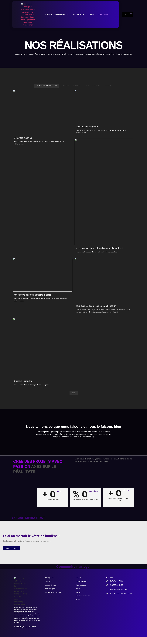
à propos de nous (50, 585)
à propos (48, 14)
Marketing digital (78, 14)
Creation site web (81, 581)
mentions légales (50, 588)
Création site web (60, 14)
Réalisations (103, 14)
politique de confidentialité (53, 592)
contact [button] (126, 14)
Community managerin (83, 596)
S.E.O (78, 599)
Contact (78, 592)
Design (91, 14)
